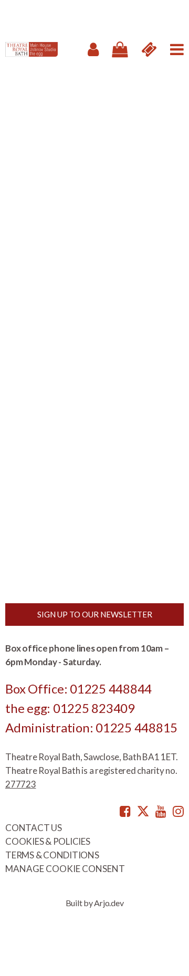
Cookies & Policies (47, 841)
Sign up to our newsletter (94, 614)
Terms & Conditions (52, 854)
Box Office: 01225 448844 (78, 688)
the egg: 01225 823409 (70, 708)
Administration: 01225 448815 (91, 727)
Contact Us (33, 827)
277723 (20, 784)
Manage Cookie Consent (65, 868)
